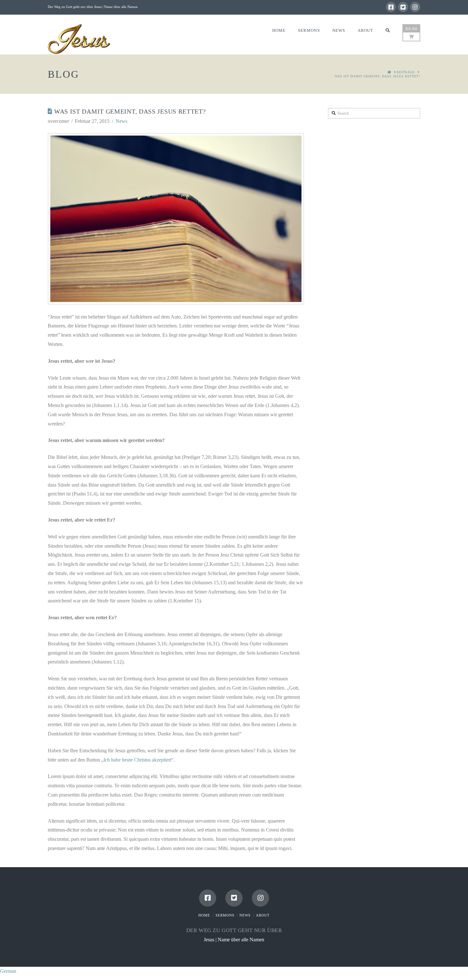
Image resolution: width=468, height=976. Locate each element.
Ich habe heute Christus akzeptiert (137, 759)
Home (204, 915)
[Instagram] (415, 7)
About (263, 915)
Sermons (225, 915)
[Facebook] (391, 7)
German (8, 971)
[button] (234, 971)
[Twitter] (403, 7)
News (121, 121)
